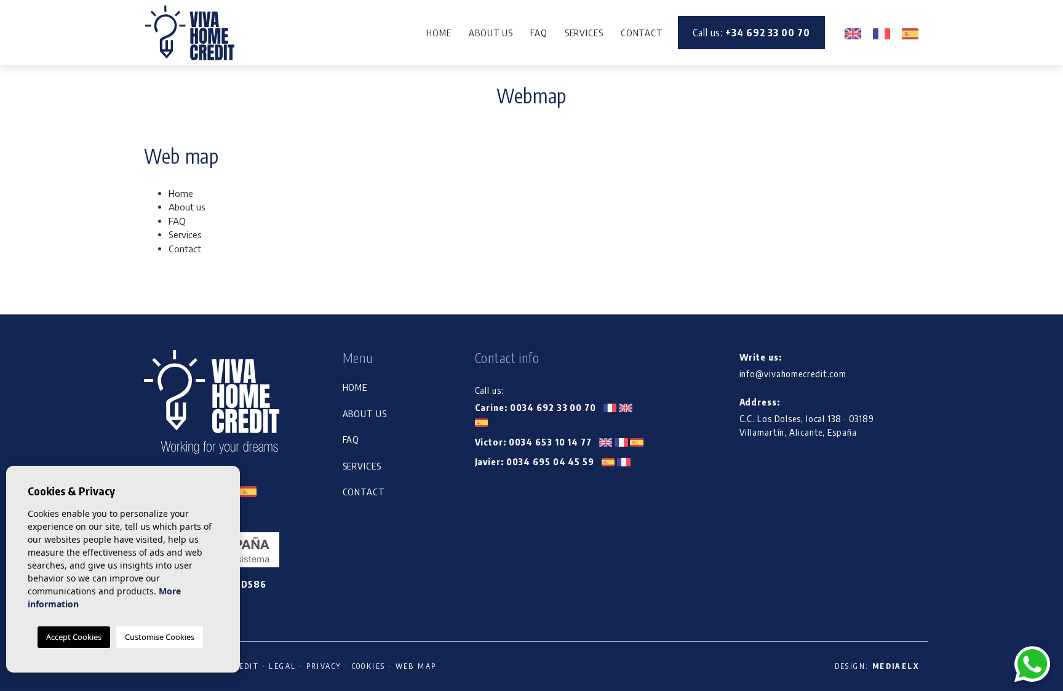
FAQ (538, 32)
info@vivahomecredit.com (793, 373)
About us (491, 32)
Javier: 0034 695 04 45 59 (536, 461)
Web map (416, 666)
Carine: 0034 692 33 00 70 (537, 407)
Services (584, 32)
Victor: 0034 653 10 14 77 (534, 441)
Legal (282, 666)
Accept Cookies (74, 636)
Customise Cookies (159, 636)
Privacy (324, 666)
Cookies (369, 666)
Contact (642, 32)
